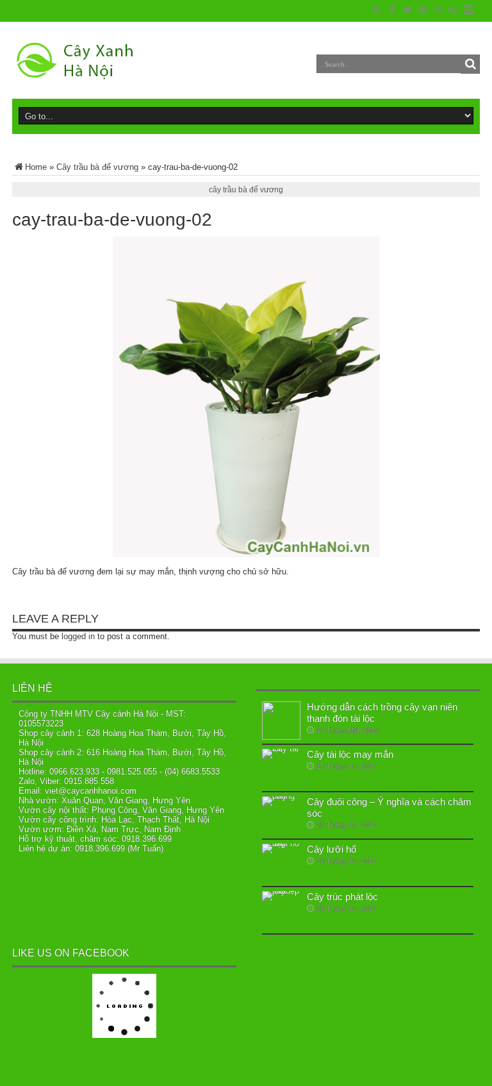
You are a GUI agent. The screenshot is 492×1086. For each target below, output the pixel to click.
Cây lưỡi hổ (331, 849)
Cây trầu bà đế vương (97, 167)
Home (36, 167)
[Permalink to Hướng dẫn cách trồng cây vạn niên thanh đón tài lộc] (281, 720)
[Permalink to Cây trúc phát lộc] (281, 910)
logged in (78, 636)
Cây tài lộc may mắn (350, 754)
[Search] (470, 64)
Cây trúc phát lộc (342, 896)
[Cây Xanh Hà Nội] (80, 60)
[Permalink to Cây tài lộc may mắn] (281, 768)
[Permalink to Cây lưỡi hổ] (281, 863)
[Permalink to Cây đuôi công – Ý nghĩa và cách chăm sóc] (281, 815)
